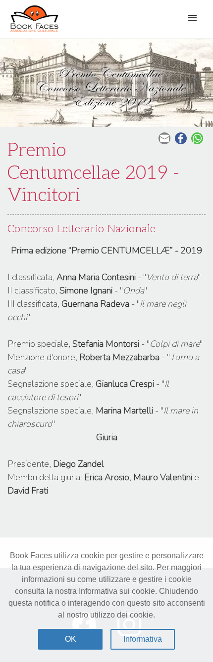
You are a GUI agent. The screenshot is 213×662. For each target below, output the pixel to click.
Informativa (142, 639)
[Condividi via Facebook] (182, 138)
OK (70, 639)
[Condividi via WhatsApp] (198, 138)
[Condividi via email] (166, 138)
